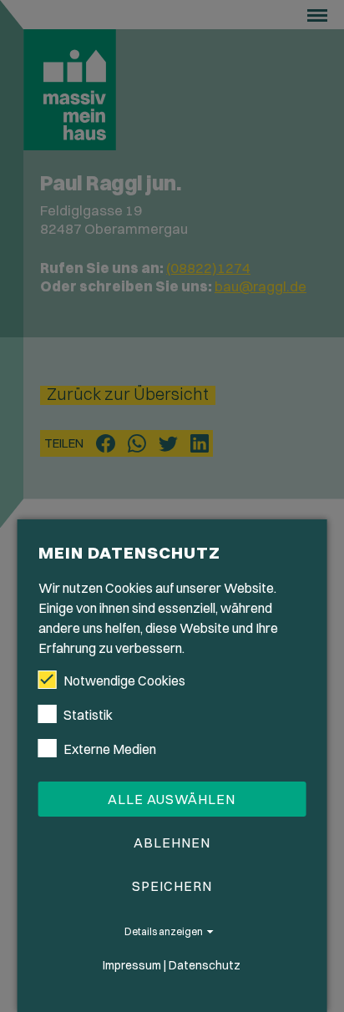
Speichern (172, 886)
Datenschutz (204, 965)
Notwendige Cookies (124, 680)
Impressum (132, 965)
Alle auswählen (171, 799)
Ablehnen (172, 842)
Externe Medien (109, 749)
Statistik (88, 714)
